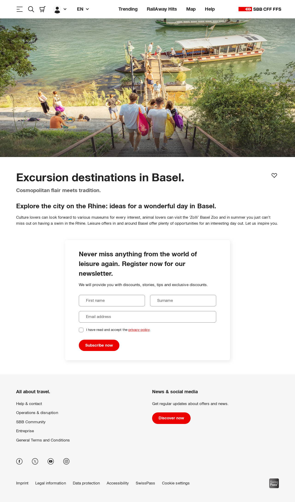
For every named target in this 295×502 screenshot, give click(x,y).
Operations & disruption (37, 413)
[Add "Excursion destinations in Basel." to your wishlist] (274, 175)
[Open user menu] (60, 9)
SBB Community (31, 422)
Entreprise (25, 431)
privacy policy (139, 330)
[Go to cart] (42, 9)
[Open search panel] (31, 9)
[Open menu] (19, 9)
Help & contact (29, 404)
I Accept (69, 484)
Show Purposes (33, 484)
